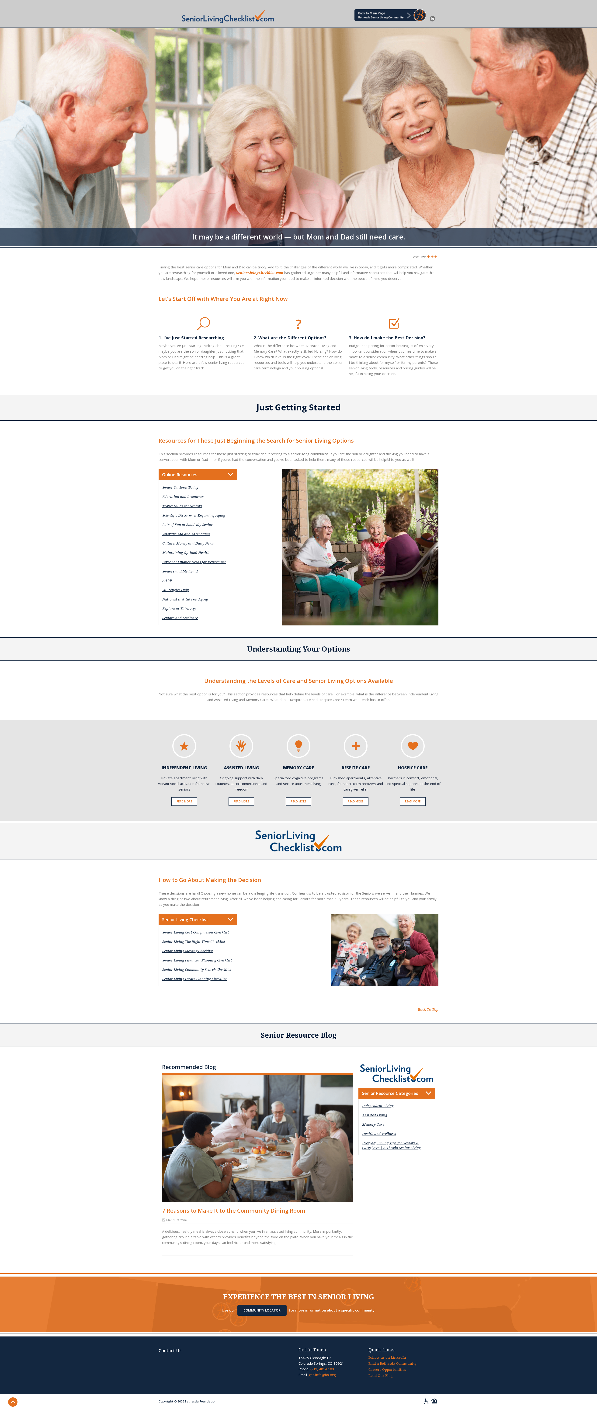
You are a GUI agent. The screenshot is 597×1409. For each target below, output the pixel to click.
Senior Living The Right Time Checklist (193, 942)
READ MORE (184, 801)
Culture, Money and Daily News (188, 543)
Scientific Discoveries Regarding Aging (193, 515)
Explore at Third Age (179, 609)
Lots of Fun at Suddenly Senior (187, 525)
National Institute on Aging (185, 599)
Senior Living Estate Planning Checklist (194, 979)
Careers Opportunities (387, 1369)
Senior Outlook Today (180, 487)
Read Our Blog (380, 1376)
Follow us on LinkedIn (387, 1357)
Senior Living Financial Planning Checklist (197, 960)
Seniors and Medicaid (180, 571)
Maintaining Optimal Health (185, 553)
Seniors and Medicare (180, 618)
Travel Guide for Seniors (182, 506)
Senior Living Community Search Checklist (197, 970)
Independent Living (378, 1106)
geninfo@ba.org (322, 1375)
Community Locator (262, 1310)
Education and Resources (183, 497)
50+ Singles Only (175, 590)
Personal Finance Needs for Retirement (194, 562)
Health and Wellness (379, 1134)
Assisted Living (374, 1115)
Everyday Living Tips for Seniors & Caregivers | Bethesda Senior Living (391, 1145)
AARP (167, 581)
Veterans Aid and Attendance (186, 534)
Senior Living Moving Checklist (187, 951)
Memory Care (373, 1124)
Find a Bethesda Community (392, 1363)
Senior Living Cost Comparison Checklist (195, 932)
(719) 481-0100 (322, 1369)
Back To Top (428, 1009)
